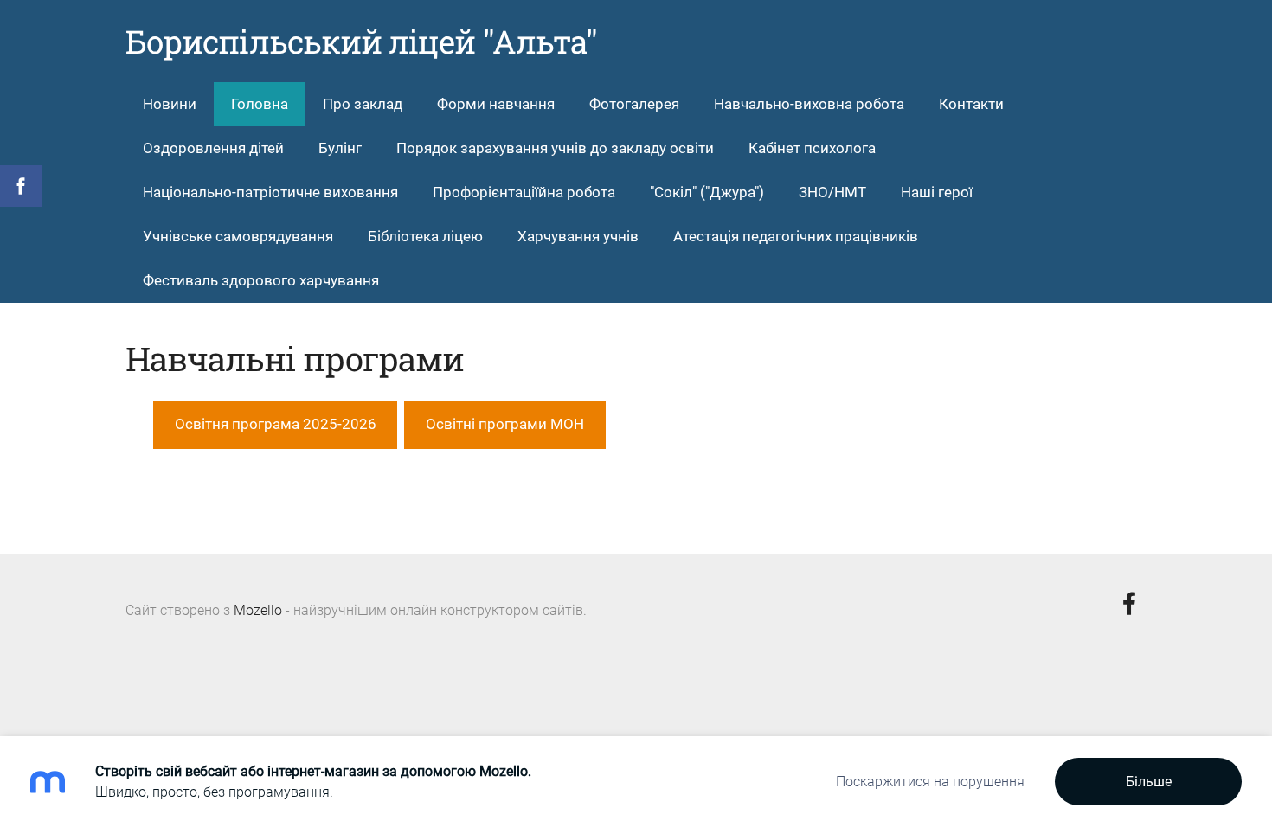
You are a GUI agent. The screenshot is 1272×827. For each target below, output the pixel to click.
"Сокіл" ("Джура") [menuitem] (707, 192)
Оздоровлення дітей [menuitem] (213, 148)
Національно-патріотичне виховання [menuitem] (270, 192)
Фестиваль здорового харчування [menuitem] (261, 280)
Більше (1149, 781)
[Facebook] (1129, 603)
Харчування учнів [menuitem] (578, 236)
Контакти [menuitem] (971, 103)
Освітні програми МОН (505, 424)
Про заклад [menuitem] (362, 103)
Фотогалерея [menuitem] (634, 103)
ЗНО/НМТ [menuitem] (832, 192)
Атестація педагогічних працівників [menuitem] (795, 236)
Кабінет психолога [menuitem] (812, 148)
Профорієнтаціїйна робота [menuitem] (524, 192)
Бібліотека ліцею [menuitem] (425, 236)
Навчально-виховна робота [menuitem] (809, 103)
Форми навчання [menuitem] (496, 103)
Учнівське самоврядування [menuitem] (238, 236)
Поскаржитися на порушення (930, 781)
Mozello (258, 610)
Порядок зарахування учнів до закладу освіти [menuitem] (555, 148)
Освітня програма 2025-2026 (275, 424)
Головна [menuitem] (259, 103)
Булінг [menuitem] (340, 148)
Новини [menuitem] (169, 103)
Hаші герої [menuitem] (937, 192)
